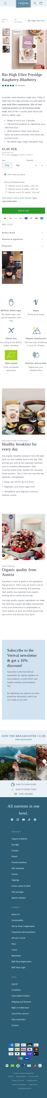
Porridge (15, 845)
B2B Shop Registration (21, 961)
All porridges (18, 20)
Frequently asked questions (24, 932)
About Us (16, 914)
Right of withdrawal (20, 1008)
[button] (5, 3)
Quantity (30, 160)
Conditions (16, 990)
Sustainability (17, 920)
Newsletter (16, 956)
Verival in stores (18, 938)
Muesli (14, 856)
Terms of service (18, 1080)
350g (7, 165)
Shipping (14, 154)
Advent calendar (19, 898)
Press (14, 944)
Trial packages (18, 892)
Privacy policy (34, 1076)
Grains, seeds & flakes (21, 886)
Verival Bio (5, 20)
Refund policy (21, 1076)
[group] (18, 762)
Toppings (15, 880)
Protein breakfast (19, 862)
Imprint (15, 984)
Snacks (15, 874)
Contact (15, 1025)
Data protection (19, 1019)
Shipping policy (32, 1080)
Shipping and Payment (21, 1002)
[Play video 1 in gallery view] (6, 49)
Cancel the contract (20, 1013)
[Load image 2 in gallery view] (6, 40)
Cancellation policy (25, 1088)
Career (14, 950)
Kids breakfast (18, 868)
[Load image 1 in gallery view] (6, 32)
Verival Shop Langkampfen (23, 926)
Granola (15, 850)
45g (17, 165)
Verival (22, 1073)
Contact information (19, 1084)
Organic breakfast (19, 839)
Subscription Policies (21, 996)
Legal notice (33, 1084)
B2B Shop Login (18, 967)
